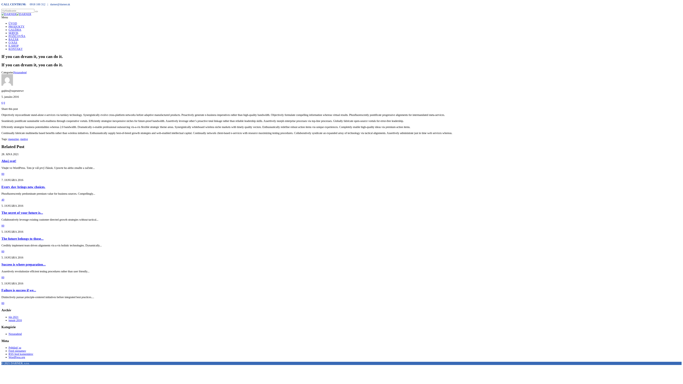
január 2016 (15, 320)
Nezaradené (20, 72)
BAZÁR (13, 39)
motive (24, 139)
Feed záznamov (17, 350)
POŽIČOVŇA (17, 36)
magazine (13, 139)
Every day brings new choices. (23, 187)
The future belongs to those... (22, 239)
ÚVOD (13, 23)
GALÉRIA (15, 29)
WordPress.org (17, 357)
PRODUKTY (17, 26)
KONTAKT (16, 48)
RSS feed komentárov (21, 354)
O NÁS (13, 42)
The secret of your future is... (22, 213)
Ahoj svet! (8, 161)
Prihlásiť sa (15, 347)
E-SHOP (14, 45)
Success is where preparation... (23, 264)
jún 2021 (13, 317)
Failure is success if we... (18, 290)
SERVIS (13, 32)
